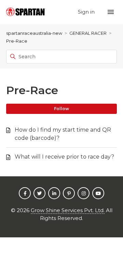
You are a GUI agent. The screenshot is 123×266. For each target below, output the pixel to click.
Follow (61, 108)
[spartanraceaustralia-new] (25, 12)
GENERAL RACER (88, 33)
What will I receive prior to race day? (64, 156)
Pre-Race (16, 41)
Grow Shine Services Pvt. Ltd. (68, 210)
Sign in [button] (87, 12)
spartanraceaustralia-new (34, 33)
